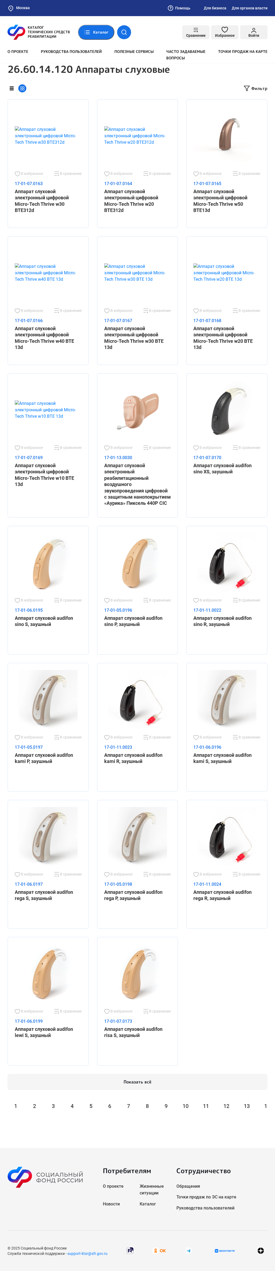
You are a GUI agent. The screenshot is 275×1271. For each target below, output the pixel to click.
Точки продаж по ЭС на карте (206, 1197)
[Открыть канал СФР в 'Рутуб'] (130, 1250)
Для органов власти (249, 8)
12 (226, 1106)
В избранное (31, 173)
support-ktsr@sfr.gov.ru (87, 1253)
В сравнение (70, 173)
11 (206, 1106)
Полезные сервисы (134, 51)
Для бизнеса (215, 8)
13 (247, 1106)
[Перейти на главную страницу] (39, 32)
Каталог (148, 1204)
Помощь (182, 8)
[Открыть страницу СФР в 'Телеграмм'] (189, 1250)
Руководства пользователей (71, 51)
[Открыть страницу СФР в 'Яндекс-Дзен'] (260, 1250)
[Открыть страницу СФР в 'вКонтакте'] (224, 1250)
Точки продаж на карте (242, 51)
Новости (111, 1204)
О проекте (18, 51)
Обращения (188, 1186)
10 (186, 1106)
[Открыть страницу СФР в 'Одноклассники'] (159, 1250)
